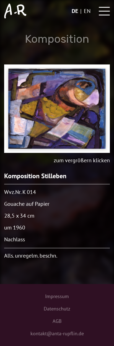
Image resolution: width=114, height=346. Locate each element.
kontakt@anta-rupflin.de (57, 333)
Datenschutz (57, 309)
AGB (57, 321)
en (87, 11)
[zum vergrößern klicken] (57, 108)
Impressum (57, 296)
